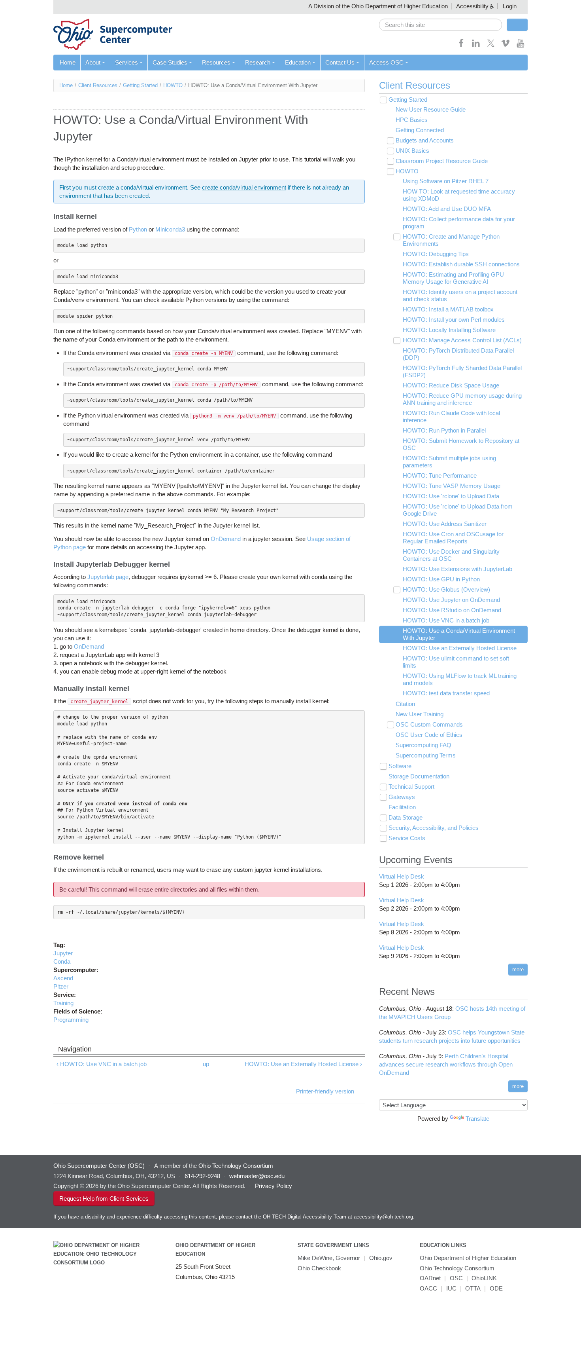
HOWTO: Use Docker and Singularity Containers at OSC (451, 555)
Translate (477, 1118)
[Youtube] (520, 45)
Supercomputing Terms (426, 755)
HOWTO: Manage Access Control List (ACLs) (462, 340)
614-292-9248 (202, 1176)
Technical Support (411, 786)
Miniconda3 (170, 229)
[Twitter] (490, 45)
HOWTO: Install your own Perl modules (454, 319)
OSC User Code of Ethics (429, 734)
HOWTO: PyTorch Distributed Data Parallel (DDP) (458, 354)
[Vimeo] (505, 45)
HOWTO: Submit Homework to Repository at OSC (461, 444)
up (206, 1064)
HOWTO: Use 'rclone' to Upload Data (451, 496)
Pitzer (60, 986)
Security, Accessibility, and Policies (434, 827)
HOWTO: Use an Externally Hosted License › (303, 1064)
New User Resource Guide (431, 109)
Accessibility (472, 6)
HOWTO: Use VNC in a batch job (446, 620)
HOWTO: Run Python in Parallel (444, 430)
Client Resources (97, 85)
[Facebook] (461, 45)
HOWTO (173, 85)
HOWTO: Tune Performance (440, 475)
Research (257, 62)
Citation (405, 703)
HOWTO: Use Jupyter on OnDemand (451, 599)
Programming (71, 1019)
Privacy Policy (273, 1185)
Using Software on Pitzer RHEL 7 (446, 181)
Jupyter (63, 953)
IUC (451, 1288)
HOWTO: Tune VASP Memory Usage (451, 485)
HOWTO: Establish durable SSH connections (461, 264)
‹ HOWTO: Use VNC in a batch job (102, 1064)
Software (400, 766)
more (518, 969)
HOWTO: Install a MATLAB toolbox (448, 309)
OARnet (430, 1278)
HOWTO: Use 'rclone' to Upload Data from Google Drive (458, 510)
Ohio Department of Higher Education (468, 1258)
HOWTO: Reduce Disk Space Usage (451, 385)
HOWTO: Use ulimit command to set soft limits (456, 662)
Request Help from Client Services (104, 1198)
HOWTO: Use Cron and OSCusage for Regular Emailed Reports (453, 538)
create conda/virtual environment (244, 187)
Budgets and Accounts (425, 140)
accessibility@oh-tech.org (383, 1217)
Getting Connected (420, 130)
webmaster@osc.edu (257, 1176)
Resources (216, 62)
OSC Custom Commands (429, 724)
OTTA (473, 1288)
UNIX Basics (412, 150)
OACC (428, 1288)
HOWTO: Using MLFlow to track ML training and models (460, 679)
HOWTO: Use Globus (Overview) (446, 589)
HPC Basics (412, 119)
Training (63, 1003)
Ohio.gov (380, 1258)
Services (126, 62)
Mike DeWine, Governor (329, 1258)
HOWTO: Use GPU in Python (441, 579)
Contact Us (340, 62)
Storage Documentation (419, 776)
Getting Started (140, 85)
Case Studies (170, 62)
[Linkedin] (475, 45)
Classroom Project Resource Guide (442, 161)
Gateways (402, 796)
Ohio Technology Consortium (457, 1268)
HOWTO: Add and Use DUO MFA (447, 208)
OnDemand (226, 538)
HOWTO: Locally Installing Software (449, 329)
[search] (440, 25)
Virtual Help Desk (401, 876)
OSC (456, 1278)
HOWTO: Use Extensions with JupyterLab (457, 569)
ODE (496, 1288)
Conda (61, 961)
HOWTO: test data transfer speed (446, 693)
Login (510, 6)
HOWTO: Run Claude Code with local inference (451, 416)
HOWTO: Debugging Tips (436, 254)
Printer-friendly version (325, 1091)
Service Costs (407, 838)
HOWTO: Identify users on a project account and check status (460, 295)
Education (298, 62)
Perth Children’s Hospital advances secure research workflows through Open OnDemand (446, 1064)
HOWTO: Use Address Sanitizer (445, 523)
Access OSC (386, 62)
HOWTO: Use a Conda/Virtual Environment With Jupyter (459, 634)
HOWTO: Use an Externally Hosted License (460, 648)
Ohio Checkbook (319, 1268)
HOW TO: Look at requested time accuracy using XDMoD (459, 195)
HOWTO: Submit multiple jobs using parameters (449, 462)
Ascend (63, 978)
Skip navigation (21, 6)
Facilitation (402, 807)
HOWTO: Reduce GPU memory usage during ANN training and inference (462, 399)
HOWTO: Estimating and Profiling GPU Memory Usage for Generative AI (453, 278)
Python (138, 229)
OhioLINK (484, 1278)
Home (67, 62)
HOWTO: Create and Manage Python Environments (451, 240)
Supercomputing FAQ (423, 745)
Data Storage (406, 817)
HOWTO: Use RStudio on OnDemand (452, 610)
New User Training (419, 714)
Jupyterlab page (107, 576)
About (92, 62)
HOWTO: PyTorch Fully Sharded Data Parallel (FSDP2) (462, 371)
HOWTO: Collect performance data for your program (459, 223)
